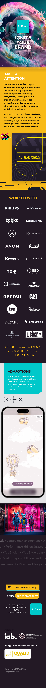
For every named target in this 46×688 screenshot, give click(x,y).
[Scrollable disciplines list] (23, 161)
